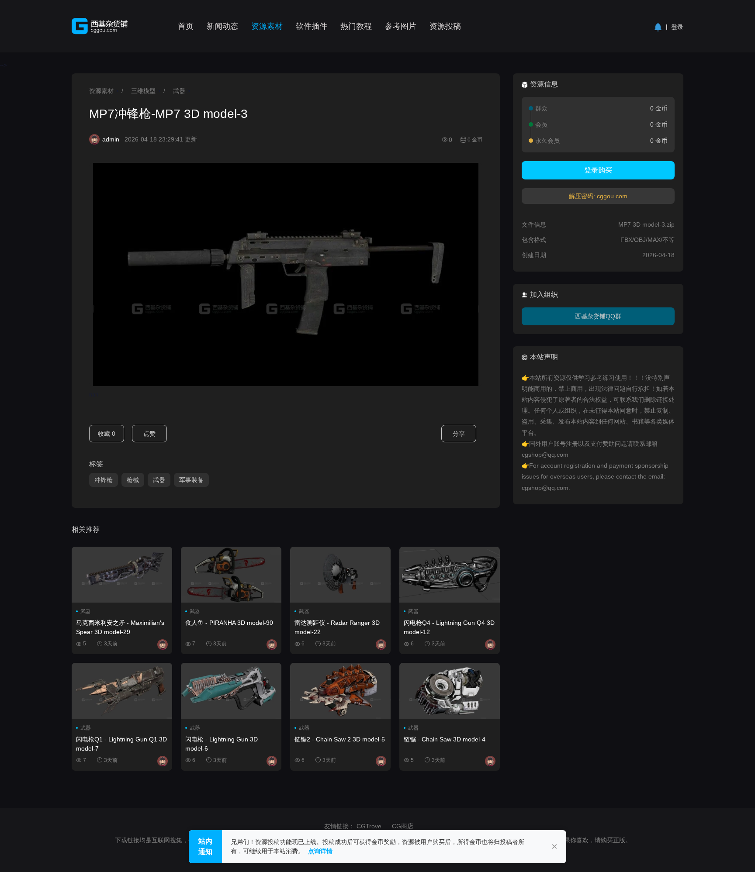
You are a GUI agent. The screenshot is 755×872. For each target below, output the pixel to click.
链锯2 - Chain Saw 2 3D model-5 (339, 739)
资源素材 (267, 26)
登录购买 (598, 170)
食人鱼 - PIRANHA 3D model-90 (229, 622)
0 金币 (475, 140)
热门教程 (356, 26)
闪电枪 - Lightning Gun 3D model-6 (221, 743)
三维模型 (143, 90)
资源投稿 (445, 26)
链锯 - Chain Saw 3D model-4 (444, 739)
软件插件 (311, 26)
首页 (186, 26)
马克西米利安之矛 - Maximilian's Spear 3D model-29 (120, 627)
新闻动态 (222, 26)
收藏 (106, 433)
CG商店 (402, 826)
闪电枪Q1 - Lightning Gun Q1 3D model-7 (121, 743)
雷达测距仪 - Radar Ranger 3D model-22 (337, 627)
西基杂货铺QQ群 (598, 316)
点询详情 (320, 851)
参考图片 (400, 26)
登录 (677, 27)
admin (110, 139)
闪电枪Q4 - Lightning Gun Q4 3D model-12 (449, 627)
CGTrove (369, 826)
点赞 (149, 433)
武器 (179, 90)
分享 (459, 433)
